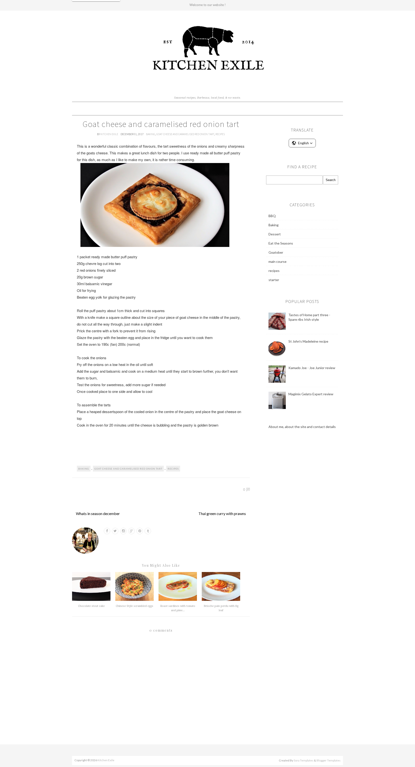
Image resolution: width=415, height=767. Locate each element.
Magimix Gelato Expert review (310, 394)
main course (278, 261)
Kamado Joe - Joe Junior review (311, 368)
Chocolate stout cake (91, 606)
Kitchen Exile (109, 134)
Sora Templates (303, 760)
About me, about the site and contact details (302, 427)
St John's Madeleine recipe (308, 341)
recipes (220, 134)
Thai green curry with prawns (222, 513)
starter (274, 280)
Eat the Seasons (281, 243)
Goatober (276, 252)
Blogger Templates (329, 760)
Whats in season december (98, 513)
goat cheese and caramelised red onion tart (185, 134)
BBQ (272, 216)
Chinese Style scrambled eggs (134, 606)
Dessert (275, 234)
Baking (150, 134)
